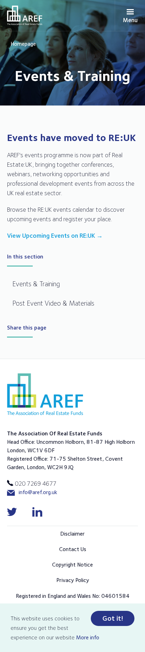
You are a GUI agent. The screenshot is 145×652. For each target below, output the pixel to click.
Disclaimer (72, 533)
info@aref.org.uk (38, 492)
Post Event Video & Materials (53, 303)
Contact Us (72, 549)
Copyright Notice (72, 564)
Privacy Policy (72, 580)
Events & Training (36, 284)
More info (87, 637)
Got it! (112, 618)
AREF (24, 15)
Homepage (23, 43)
